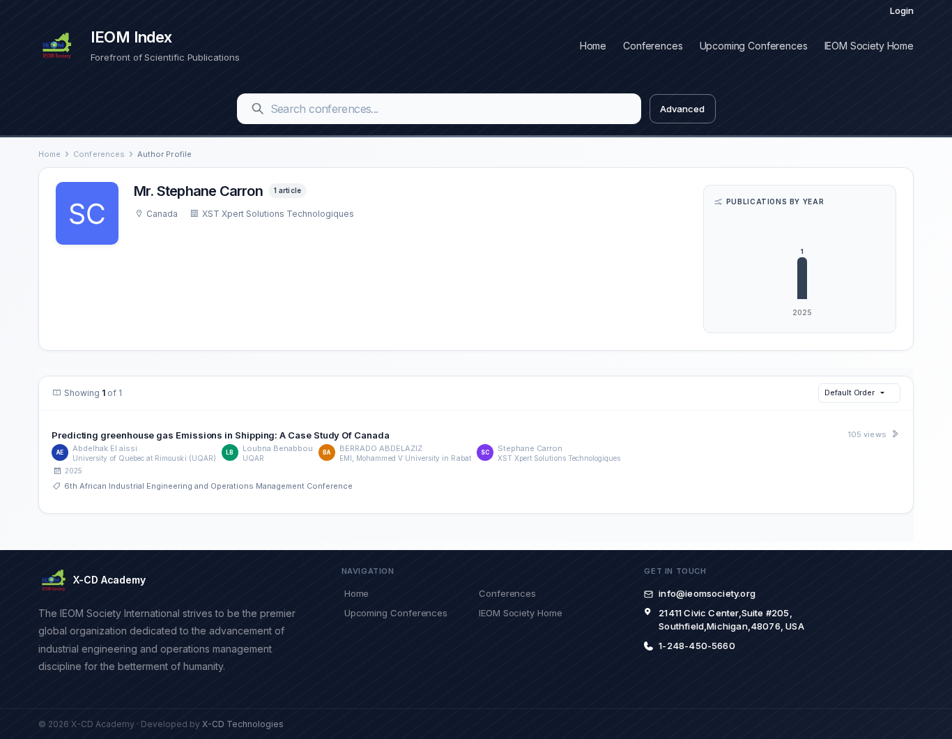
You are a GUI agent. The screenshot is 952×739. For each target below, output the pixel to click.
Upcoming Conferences (754, 46)
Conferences (652, 46)
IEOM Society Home (869, 46)
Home (593, 46)
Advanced (682, 108)
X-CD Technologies (243, 724)
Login (902, 10)
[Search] (258, 109)
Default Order (849, 392)
